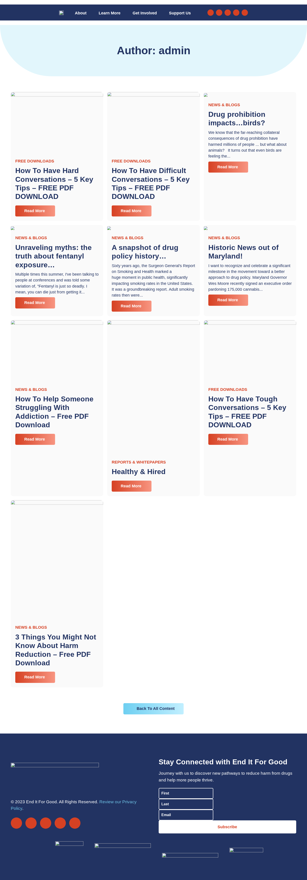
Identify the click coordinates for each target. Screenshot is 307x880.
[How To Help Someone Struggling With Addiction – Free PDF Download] (57, 351)
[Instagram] (219, 12)
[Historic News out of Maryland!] (205, 227)
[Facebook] (210, 12)
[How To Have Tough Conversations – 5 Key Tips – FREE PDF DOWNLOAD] (250, 351)
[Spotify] (245, 12)
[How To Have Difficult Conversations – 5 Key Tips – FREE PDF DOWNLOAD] (153, 122)
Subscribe (227, 827)
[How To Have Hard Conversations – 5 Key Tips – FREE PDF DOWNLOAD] (57, 122)
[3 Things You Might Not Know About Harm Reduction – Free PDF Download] (57, 560)
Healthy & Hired (139, 472)
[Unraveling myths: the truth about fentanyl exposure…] (12, 227)
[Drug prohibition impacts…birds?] (205, 94)
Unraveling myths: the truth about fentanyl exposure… (53, 256)
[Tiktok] (228, 12)
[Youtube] (236, 12)
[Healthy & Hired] (153, 387)
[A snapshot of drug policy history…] (109, 227)
